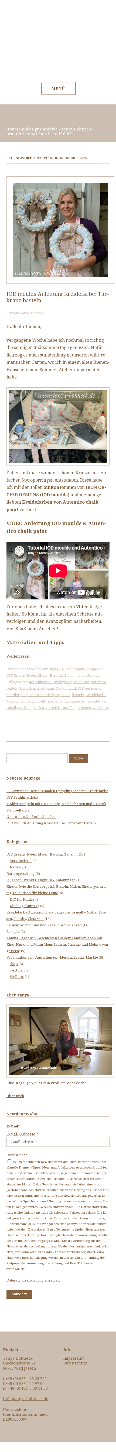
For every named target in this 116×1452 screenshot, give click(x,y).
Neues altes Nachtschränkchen (31, 817)
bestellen (27, 688)
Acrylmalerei (21, 861)
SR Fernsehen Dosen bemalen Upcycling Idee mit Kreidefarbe (57, 791)
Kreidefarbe (96, 695)
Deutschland (66, 688)
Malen (11, 701)
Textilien (17, 970)
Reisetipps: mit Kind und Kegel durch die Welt (44, 925)
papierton (77, 701)
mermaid (26, 701)
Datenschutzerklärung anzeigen (33, 1280)
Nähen (15, 867)
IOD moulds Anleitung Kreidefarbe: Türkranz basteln (51, 823)
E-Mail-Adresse (22, 1134)
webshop (100, 708)
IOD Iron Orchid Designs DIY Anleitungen (41, 880)
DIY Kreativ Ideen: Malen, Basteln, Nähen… (42, 854)
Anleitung (81, 682)
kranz (65, 695)
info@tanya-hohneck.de (25, 1399)
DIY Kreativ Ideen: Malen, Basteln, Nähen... (42, 676)
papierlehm (58, 701)
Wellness (17, 977)
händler (13, 695)
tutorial (52, 708)
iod (24, 695)
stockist (39, 708)
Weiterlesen (20, 656)
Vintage (84, 708)
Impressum (74, 1358)
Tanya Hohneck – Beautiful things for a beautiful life (58, 44)
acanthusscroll (41, 682)
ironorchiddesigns (43, 695)
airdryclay (62, 682)
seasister (24, 708)
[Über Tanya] (60, 1077)
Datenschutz (75, 1363)
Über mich (15, 1096)
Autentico (98, 682)
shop (14, 964)
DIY (80, 688)
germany (92, 688)
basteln (12, 688)
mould (40, 701)
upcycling (68, 708)
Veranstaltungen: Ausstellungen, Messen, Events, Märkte (52, 957)
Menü (58, 88)
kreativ (78, 695)
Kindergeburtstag (24, 906)
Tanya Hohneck (87, 669)
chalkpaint (45, 688)
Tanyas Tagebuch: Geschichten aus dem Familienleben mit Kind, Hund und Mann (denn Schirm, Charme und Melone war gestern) (57, 944)
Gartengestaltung (20, 874)
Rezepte (13, 932)
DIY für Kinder (22, 899)
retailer (94, 701)
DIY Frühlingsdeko (22, 797)
